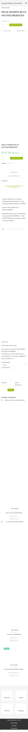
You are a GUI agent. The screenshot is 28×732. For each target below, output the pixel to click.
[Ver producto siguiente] (26, 31)
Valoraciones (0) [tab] (14, 176)
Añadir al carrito (16, 24)
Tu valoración (6, 367)
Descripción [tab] (14, 172)
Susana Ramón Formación (11, 3)
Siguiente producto (20, 30)
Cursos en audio (9, 163)
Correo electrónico (18, 384)
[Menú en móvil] (25, 3)
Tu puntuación (6, 362)
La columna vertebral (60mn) (14, 634)
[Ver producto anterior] (2, 31)
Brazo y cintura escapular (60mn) (14, 512)
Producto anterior (7, 30)
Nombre (4, 382)
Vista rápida (14, 508)
